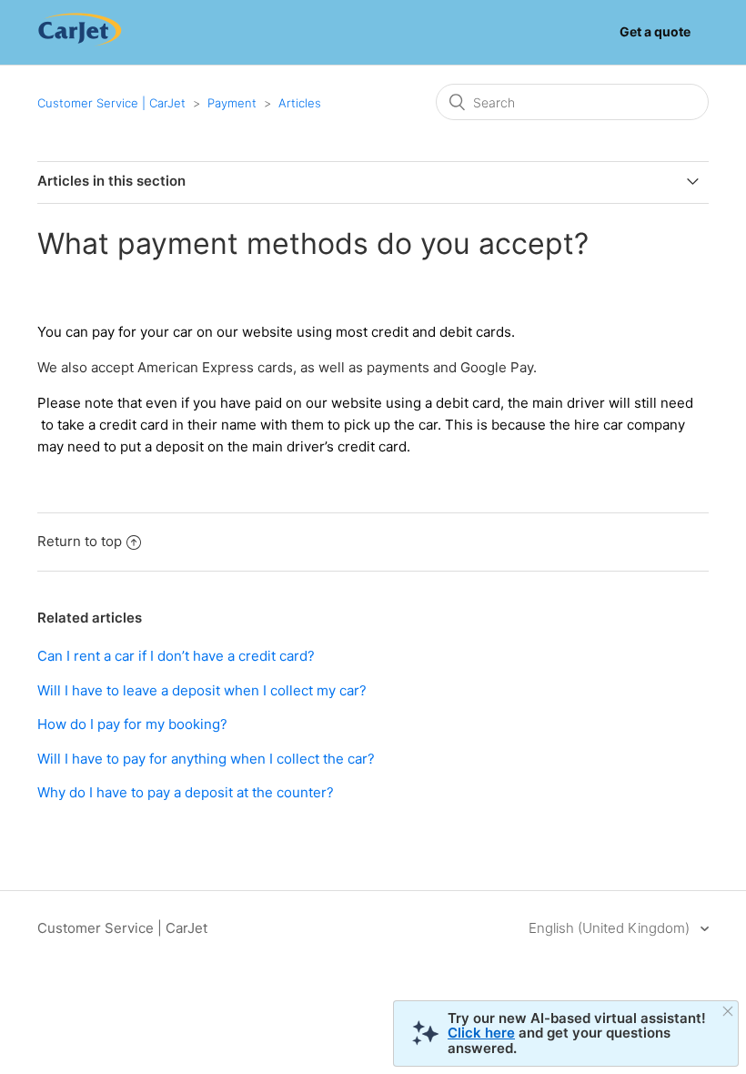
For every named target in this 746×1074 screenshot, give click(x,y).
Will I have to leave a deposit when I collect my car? (202, 690)
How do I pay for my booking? (132, 724)
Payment (232, 103)
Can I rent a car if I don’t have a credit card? (176, 655)
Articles (299, 103)
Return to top (79, 541)
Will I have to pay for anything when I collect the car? (206, 758)
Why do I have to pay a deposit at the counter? (185, 792)
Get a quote (655, 31)
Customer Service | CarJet (111, 103)
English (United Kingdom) (611, 928)
